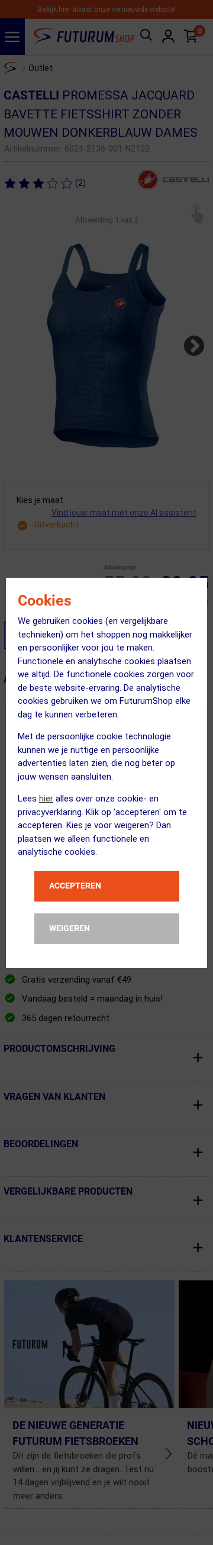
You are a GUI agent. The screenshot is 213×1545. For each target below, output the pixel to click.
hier (46, 798)
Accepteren (75, 885)
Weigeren (69, 928)
